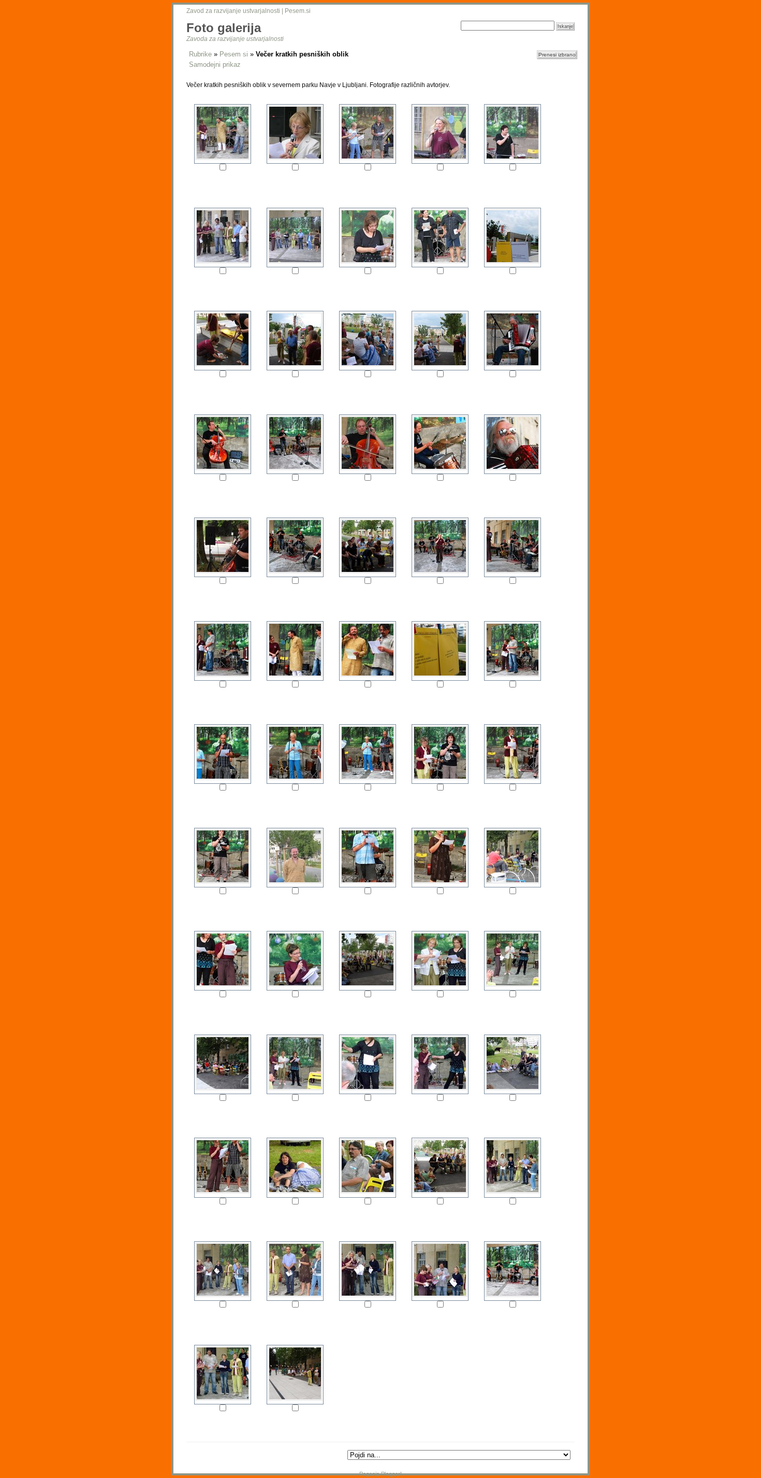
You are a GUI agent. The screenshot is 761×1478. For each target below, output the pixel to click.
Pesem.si (298, 11)
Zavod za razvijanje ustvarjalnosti (233, 11)
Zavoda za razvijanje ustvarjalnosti (235, 38)
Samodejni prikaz (215, 64)
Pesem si (233, 54)
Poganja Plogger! (380, 1474)
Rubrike (200, 54)
